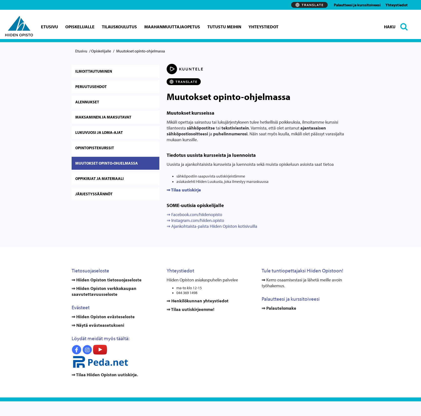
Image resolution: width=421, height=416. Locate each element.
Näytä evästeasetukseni (100, 325)
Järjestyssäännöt (94, 193)
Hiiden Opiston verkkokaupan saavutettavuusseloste (104, 291)
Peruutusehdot (91, 86)
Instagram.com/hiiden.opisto (197, 220)
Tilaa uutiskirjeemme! (192, 309)
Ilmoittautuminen (93, 71)
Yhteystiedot (396, 4)
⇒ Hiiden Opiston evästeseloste (103, 316)
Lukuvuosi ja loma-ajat (99, 132)
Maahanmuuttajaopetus (172, 27)
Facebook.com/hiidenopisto (196, 214)
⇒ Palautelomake (279, 308)
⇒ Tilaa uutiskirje (184, 190)
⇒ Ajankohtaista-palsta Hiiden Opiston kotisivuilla (212, 226)
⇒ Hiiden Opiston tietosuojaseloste (107, 280)
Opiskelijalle (80, 27)
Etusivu (49, 27)
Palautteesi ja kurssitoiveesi (357, 4)
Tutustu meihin (224, 27)
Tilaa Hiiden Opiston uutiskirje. (106, 374)
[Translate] (309, 5)
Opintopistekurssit (94, 147)
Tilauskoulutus (119, 27)
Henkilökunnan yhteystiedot (199, 301)
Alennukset (87, 101)
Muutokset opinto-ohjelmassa (106, 163)
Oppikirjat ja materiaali (99, 178)
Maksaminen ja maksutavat (103, 117)
